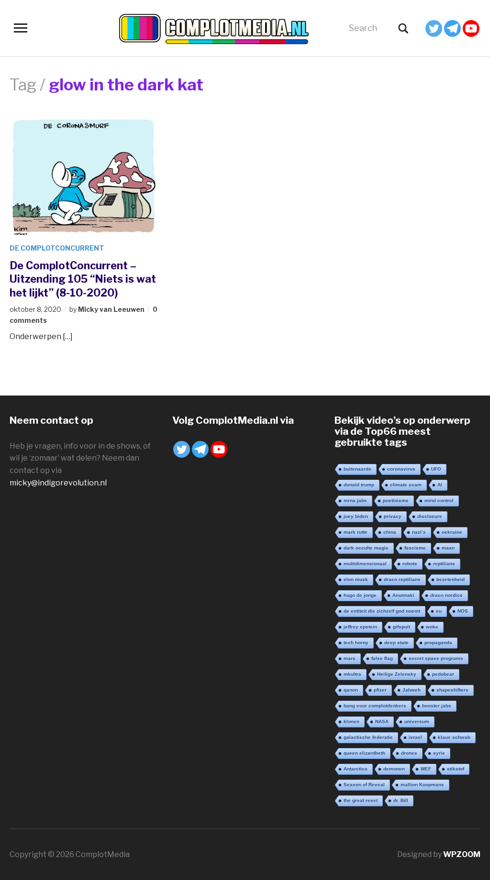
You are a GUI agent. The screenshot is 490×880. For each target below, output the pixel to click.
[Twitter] (433, 28)
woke (432, 626)
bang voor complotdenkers (375, 705)
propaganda (438, 642)
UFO (436, 469)
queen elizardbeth (364, 753)
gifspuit (401, 626)
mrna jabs (355, 500)
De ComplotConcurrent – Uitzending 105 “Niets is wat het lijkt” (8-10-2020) (83, 279)
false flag (382, 658)
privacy (392, 516)
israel (415, 737)
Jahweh (411, 690)
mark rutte (356, 532)
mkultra (352, 674)
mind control (439, 500)
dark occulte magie (366, 547)
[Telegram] (452, 28)
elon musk (356, 579)
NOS (462, 611)
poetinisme (396, 500)
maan (448, 547)
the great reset (361, 800)
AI (439, 484)
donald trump (359, 484)
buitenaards (357, 469)
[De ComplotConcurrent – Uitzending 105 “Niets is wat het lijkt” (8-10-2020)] (84, 176)
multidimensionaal (365, 563)
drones (409, 753)
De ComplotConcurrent (57, 248)
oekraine (452, 532)
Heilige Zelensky (396, 674)
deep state (396, 642)
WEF (426, 768)
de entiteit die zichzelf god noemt (382, 611)
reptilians (444, 563)
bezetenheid (450, 579)
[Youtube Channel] (471, 28)
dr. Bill (400, 800)
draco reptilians (402, 579)
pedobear (443, 674)
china (389, 532)
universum (416, 721)
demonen (394, 768)
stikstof (455, 768)
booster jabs (436, 705)
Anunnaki (403, 595)
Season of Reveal (364, 784)
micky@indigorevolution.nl (58, 482)
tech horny (356, 642)
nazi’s (419, 532)
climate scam (406, 484)
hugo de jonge (360, 595)
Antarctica (356, 768)
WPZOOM (461, 854)
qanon (351, 690)
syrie (439, 753)
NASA (382, 721)
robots (409, 563)
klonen (351, 721)
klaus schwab (454, 737)
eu (439, 611)
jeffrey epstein (360, 626)
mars (350, 658)
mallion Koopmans (422, 784)
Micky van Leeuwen (111, 309)
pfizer (380, 690)
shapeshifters (452, 690)
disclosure (429, 516)
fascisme (415, 547)
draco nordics (446, 595)
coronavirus (401, 469)
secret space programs (436, 658)
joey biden (356, 516)
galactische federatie (368, 737)
